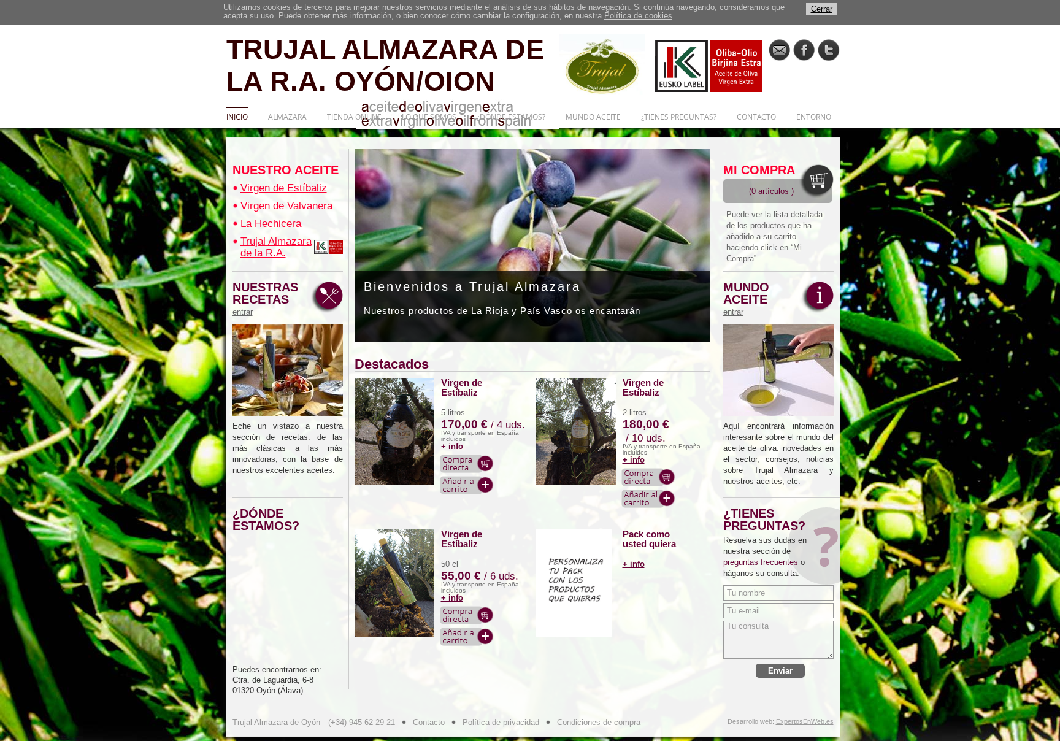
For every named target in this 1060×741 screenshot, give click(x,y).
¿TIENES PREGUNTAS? (678, 117)
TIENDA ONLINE (354, 117)
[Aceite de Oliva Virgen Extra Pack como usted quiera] (576, 583)
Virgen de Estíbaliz (283, 188)
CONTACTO (756, 117)
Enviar (780, 670)
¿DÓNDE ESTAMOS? (511, 117)
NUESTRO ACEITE (285, 170)
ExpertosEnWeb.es (805, 721)
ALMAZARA (287, 117)
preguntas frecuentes (760, 562)
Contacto (429, 722)
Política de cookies (638, 15)
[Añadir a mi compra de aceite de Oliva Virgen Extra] (467, 485)
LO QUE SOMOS (429, 117)
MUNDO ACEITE (593, 117)
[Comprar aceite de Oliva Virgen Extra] (467, 464)
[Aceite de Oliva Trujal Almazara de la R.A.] (328, 247)
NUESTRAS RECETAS (265, 299)
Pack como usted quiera (649, 539)
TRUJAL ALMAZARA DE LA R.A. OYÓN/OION (385, 64)
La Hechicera (270, 223)
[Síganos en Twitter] (828, 50)
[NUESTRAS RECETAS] (287, 370)
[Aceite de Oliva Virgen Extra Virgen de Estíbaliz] (395, 431)
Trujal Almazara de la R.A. (276, 247)
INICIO (237, 117)
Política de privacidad (501, 722)
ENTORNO (813, 117)
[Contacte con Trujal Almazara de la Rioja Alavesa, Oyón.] (779, 50)
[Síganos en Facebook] (804, 50)
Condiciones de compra (598, 722)
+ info (452, 446)
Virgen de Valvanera (286, 206)
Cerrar (821, 8)
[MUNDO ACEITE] (778, 370)
